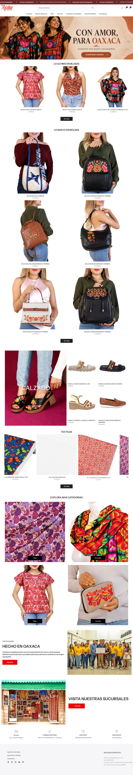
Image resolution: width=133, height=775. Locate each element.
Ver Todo (66, 119)
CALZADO (29, 14)
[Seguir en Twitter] (12, 762)
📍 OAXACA (76, 706)
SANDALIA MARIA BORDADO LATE (78, 384)
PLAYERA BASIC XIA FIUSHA (29, 110)
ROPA (52, 14)
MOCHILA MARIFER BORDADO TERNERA (97, 332)
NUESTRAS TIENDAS (14, 755)
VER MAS (10, 662)
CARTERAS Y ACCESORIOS (73, 14)
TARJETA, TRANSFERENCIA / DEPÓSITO (50, 737)
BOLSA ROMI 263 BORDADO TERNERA (97, 264)
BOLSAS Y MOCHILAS (41, 14)
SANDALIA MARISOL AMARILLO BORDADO (81, 420)
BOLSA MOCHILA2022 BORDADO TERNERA (35, 264)
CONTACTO (11, 759)
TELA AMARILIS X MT (71, 477)
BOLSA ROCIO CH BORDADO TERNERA (35, 332)
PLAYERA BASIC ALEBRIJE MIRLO (70, 110)
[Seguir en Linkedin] (19, 762)
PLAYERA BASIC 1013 (111, 110)
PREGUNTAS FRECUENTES (83, 737)
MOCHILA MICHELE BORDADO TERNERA (97, 196)
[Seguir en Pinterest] (23, 762)
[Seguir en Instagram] (15, 762)
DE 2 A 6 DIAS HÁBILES (16, 737)
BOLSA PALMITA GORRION (35, 196)
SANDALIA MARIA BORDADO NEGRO (110, 384)
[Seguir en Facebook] (8, 762)
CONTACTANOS (116, 737)
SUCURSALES (103, 14)
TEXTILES (60, 14)
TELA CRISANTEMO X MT (29, 477)
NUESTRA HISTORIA (90, 14)
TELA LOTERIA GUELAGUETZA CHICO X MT (112, 477)
